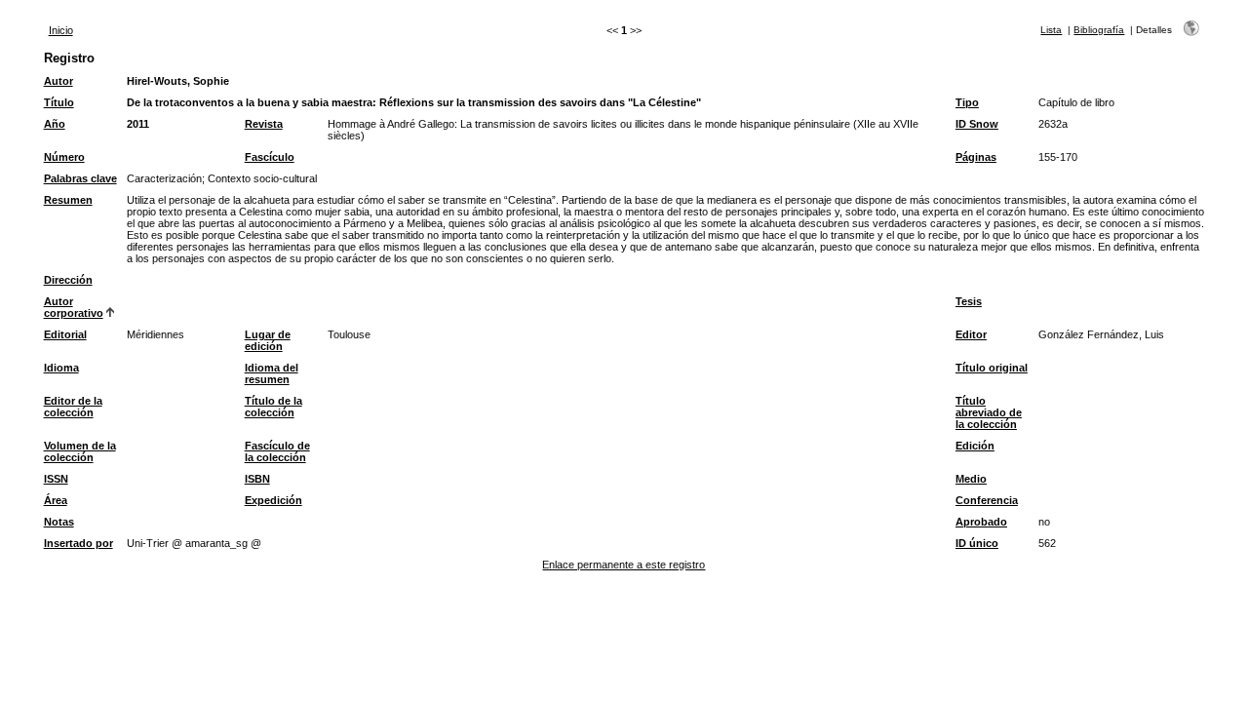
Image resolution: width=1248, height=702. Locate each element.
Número (64, 157)
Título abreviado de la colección (989, 412)
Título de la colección (273, 406)
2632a (1053, 124)
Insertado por (78, 543)
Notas (59, 521)
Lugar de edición (268, 340)
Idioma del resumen (271, 373)
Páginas (976, 157)
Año (54, 124)
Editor (971, 334)
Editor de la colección (73, 406)
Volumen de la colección (80, 451)
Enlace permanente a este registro (623, 564)
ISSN (56, 479)
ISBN (257, 479)
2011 (138, 124)
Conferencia (987, 500)
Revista (264, 124)
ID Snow (977, 124)
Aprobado (981, 521)
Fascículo (269, 157)
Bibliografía (1098, 29)
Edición (975, 445)
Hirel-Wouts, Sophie (178, 81)
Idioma (61, 367)
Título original (992, 367)
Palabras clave (80, 178)
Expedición (273, 500)
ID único (977, 543)
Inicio (61, 30)
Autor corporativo (73, 307)
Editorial (65, 334)
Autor (58, 81)
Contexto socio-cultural (262, 178)
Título (59, 102)
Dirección (68, 280)
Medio (971, 479)
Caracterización (164, 178)
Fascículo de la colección (277, 451)
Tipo (967, 102)
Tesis (969, 301)
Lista (1051, 29)
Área (55, 500)
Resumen (68, 200)
